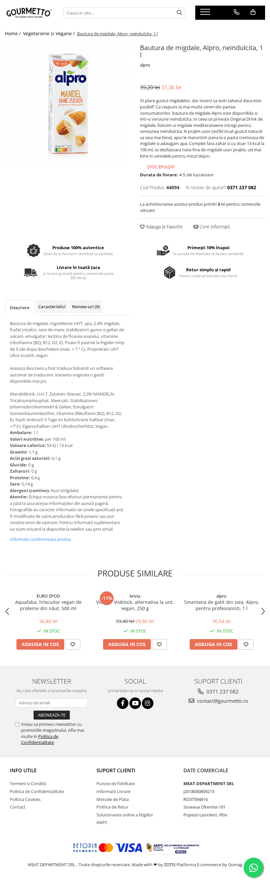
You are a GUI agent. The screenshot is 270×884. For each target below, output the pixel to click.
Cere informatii (214, 226)
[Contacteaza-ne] (236, 12)
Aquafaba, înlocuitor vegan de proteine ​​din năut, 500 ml (48, 605)
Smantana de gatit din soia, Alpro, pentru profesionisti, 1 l (221, 605)
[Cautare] (179, 12)
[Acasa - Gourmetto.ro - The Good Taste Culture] (29, 12)
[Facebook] (122, 703)
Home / (13, 33)
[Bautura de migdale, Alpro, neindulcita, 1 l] (67, 104)
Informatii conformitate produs (40, 539)
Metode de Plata (112, 799)
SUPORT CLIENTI (115, 770)
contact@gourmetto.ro (222, 700)
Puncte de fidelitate (115, 783)
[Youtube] (135, 703)
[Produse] (206, 14)
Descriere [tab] (19, 307)
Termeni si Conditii (28, 783)
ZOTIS (170, 865)
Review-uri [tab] (86, 306)
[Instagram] (147, 703)
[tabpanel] (67, 104)
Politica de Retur (112, 807)
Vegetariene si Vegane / (49, 33)
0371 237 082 (222, 691)
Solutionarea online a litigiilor (124, 815)
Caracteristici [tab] (52, 306)
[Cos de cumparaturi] (253, 12)
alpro (145, 65)
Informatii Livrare (113, 791)
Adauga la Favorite (164, 226)
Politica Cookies (25, 799)
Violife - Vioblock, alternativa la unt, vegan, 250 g (135, 605)
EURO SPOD (48, 596)
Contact (17, 807)
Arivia (134, 596)
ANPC (102, 822)
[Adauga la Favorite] (72, 644)
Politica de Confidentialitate (39, 739)
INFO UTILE (23, 770)
